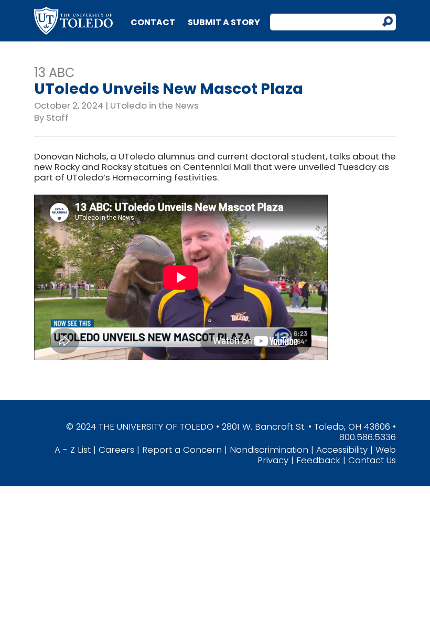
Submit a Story (224, 22)
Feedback (318, 460)
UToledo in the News (154, 105)
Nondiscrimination (269, 449)
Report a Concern (182, 449)
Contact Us (372, 460)
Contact (153, 22)
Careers (116, 449)
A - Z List (73, 449)
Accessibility (342, 449)
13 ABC (54, 72)
